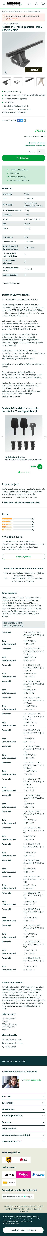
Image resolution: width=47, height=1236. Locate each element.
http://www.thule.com (14, 1043)
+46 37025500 (10, 1047)
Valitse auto (13, 19)
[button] (36, 4)
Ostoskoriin (25, 158)
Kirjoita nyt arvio (23, 556)
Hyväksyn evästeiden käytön (23, 1230)
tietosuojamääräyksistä (11, 1223)
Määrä (31, 151)
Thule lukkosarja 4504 (15, 457)
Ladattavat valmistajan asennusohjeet (22, 502)
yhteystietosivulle (32, 1080)
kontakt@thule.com (13, 1039)
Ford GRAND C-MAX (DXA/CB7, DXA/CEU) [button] (13, 624)
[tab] (6, 82)
